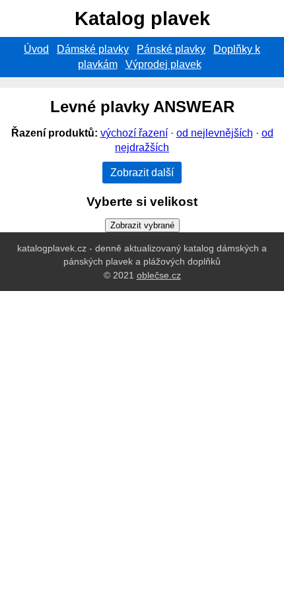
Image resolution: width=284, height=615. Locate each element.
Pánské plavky (171, 49)
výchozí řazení (134, 133)
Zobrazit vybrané (142, 225)
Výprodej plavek (163, 64)
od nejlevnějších (214, 133)
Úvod (36, 49)
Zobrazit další (142, 172)
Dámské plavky (93, 49)
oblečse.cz (159, 275)
